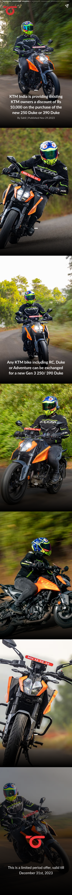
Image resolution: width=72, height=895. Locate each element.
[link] (35, 842)
